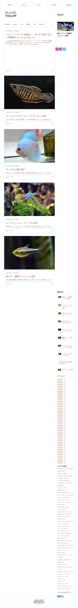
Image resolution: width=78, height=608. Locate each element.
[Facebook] (60, 49)
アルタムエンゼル (61, 476)
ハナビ (71, 571)
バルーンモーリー (61, 578)
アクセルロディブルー (62, 468)
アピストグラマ (61, 471)
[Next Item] (71, 26)
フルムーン (68, 588)
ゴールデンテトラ (61, 519)
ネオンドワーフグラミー (63, 571)
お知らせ (15, 24)
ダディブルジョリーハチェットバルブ (65, 540)
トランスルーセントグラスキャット (65, 567)
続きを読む (41, 24)
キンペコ (68, 499)
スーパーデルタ (61, 533)
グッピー (59, 509)
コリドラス (60, 516)
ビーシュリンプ (69, 586)
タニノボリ (67, 535)
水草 (34, 24)
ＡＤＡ (22, 24)
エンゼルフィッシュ (62, 490)
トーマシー (60, 569)
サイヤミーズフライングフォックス (65, 521)
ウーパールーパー (69, 483)
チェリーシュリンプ (62, 550)
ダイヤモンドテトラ (62, 538)
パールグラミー (61, 581)
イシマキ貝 (60, 478)
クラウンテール (69, 502)
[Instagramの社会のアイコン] (58, 596)
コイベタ (71, 511)
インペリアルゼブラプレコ (63, 480)
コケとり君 (68, 514)
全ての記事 (7, 24)
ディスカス (60, 557)
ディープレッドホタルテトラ (64, 559)
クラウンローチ (61, 504)
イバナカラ (66, 478)
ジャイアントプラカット (63, 526)
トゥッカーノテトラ (62, 564)
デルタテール (60, 562)
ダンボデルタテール (62, 545)
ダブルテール (60, 543)
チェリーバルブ (61, 552)
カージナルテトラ (66, 497)
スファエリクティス (62, 531)
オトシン (69, 492)
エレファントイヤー (62, 488)
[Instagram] (57, 49)
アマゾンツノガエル (62, 473)
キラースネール (61, 499)
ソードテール (60, 535)
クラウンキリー (61, 502)
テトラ (70, 555)
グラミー (64, 509)
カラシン (59, 497)
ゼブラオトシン (69, 533)
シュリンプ (60, 523)
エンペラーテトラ (61, 492)
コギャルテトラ (61, 514)
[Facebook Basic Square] (60, 596)
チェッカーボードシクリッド (64, 547)
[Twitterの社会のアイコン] (63, 596)
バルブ (66, 576)
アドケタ (71, 468)
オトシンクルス (61, 495)
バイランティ (68, 574)
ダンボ (66, 543)
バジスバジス (60, 576)
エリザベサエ (60, 485)
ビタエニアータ (61, 586)
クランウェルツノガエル (63, 507)
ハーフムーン (60, 574)
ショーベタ (66, 523)
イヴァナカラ (60, 483)
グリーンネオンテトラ (62, 511)
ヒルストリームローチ (62, 583)
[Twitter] (64, 49)
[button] (53, 24)
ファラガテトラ (61, 588)
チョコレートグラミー (62, 555)
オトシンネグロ (69, 495)
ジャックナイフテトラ (62, 528)
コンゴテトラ (66, 516)
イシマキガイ (70, 476)
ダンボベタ (70, 545)
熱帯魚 (28, 24)
